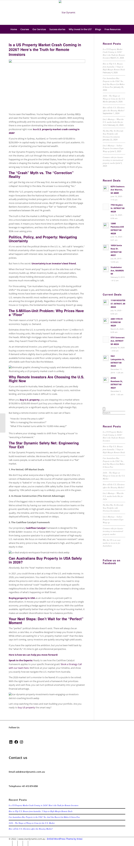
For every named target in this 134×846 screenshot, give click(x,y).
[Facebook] (112, 12)
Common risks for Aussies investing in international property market (113, 160)
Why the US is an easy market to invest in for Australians (112, 543)
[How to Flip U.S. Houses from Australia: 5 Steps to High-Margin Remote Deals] (2, 423)
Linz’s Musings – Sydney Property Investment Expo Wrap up (113, 148)
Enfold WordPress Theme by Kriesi (64, 838)
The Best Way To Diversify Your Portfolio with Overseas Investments (113, 133)
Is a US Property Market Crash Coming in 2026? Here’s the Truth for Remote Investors (45, 49)
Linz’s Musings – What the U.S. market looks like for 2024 (113, 122)
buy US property (26, 707)
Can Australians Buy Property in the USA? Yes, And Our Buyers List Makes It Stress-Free (114, 82)
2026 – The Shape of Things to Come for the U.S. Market (114, 98)
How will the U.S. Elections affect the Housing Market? (114, 109)
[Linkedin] (122, 12)
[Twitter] (107, 12)
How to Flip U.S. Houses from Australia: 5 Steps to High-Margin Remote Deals (114, 66)
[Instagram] (117, 12)
